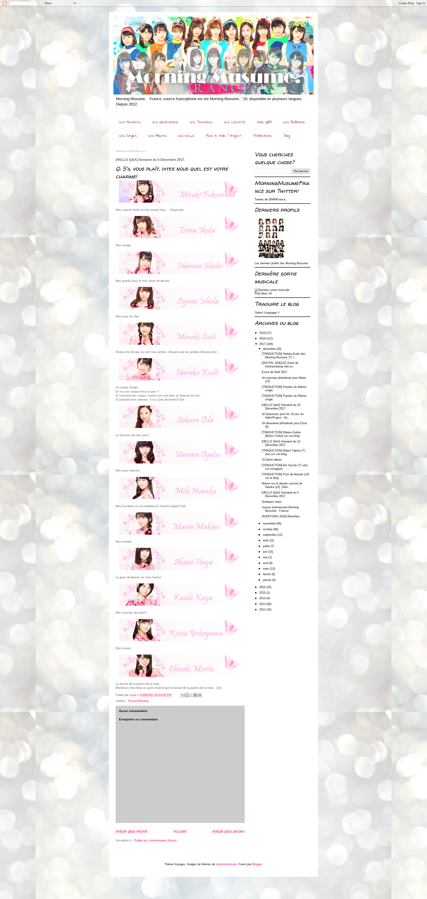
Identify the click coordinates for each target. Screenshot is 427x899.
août (266, 540)
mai (265, 557)
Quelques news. (272, 501)
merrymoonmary (226, 864)
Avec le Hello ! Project (223, 136)
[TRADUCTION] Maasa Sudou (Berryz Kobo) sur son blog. (281, 434)
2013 (262, 604)
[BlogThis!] (187, 695)
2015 (262, 592)
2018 (262, 338)
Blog (287, 136)
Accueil (179, 831)
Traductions (262, 136)
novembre (269, 523)
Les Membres (130, 122)
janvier (267, 580)
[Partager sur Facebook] (195, 695)
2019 (262, 333)
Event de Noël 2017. (275, 372)
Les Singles (128, 136)
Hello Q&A (264, 122)
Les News (186, 136)
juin (265, 551)
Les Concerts (234, 122)
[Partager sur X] (191, 695)
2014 (262, 598)
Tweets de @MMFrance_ (271, 199)
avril (266, 563)
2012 (262, 609)
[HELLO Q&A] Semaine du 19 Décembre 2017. (281, 406)
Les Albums (157, 136)
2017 (262, 344)
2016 (262, 587)
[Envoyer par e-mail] (183, 695)
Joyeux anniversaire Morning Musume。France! (280, 509)
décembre (269, 349)
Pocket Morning (138, 701)
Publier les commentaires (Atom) (155, 840)
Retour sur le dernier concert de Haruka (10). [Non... (282, 485)
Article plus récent (131, 831)
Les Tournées (201, 122)
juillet (266, 546)
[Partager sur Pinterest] (199, 695)
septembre (270, 534)
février (267, 574)
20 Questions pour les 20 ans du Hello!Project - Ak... (283, 415)
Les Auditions (294, 122)
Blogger (257, 864)
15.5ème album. (272, 459)
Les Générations (165, 122)
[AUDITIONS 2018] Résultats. (281, 516)
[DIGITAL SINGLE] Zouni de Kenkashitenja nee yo (280, 364)
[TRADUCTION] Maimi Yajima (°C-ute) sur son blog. (284, 452)
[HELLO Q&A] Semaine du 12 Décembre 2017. (281, 443)
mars (266, 568)
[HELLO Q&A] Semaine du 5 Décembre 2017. (280, 494)
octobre (268, 529)
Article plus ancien (228, 831)
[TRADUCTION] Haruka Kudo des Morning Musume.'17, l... (283, 355)
